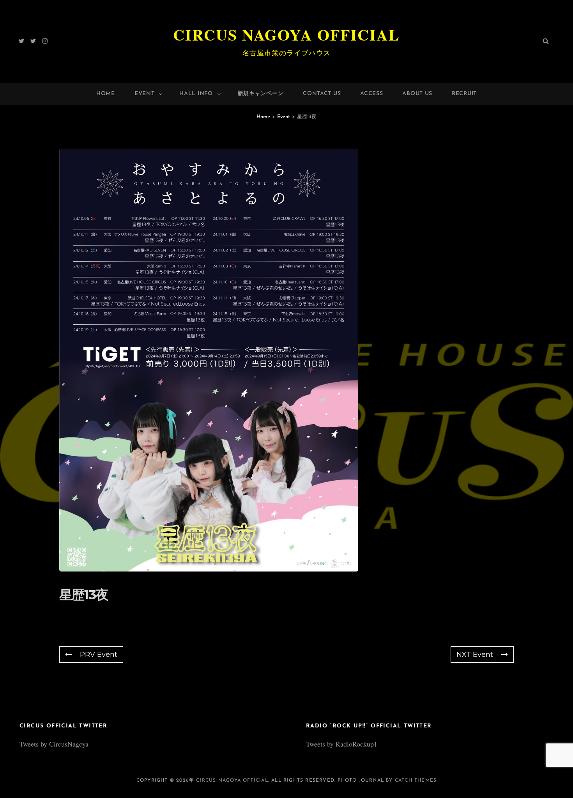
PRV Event (98, 654)
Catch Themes (416, 780)
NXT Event (474, 654)
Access (371, 94)
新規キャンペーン (261, 94)
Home (105, 94)
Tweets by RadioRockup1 (341, 743)
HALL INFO (195, 94)
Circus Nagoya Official (286, 34)
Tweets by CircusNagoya (53, 743)
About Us (417, 94)
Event (144, 94)
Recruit (464, 94)
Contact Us (322, 94)
